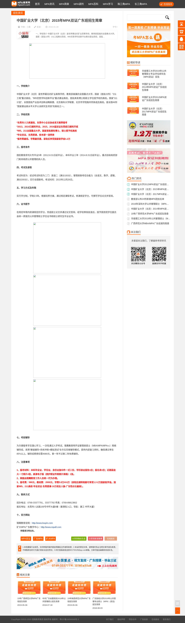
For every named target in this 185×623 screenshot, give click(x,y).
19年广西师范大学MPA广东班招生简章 (149, 214)
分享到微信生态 (78, 538)
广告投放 (144, 619)
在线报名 (168, 4)
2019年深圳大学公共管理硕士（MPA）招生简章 (154, 204)
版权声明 (121, 619)
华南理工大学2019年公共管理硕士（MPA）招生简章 (156, 218)
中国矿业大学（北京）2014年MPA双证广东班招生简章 (154, 87)
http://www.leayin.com (42, 523)
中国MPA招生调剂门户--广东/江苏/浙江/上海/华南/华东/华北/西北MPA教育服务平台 (20, 4)
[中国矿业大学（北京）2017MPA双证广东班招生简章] (133, 114)
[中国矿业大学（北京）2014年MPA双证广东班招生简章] (133, 89)
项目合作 (132, 619)
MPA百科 (92, 4)
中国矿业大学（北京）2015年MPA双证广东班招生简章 (157, 189)
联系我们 (167, 619)
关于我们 (110, 619)
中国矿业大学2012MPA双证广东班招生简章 (152, 184)
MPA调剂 (78, 4)
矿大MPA (50, 538)
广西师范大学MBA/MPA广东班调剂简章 (150, 223)
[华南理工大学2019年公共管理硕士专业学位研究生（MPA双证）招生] (133, 76)
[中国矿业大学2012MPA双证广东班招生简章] (133, 102)
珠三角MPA (123, 4)
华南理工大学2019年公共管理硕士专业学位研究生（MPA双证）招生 (154, 74)
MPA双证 (25, 538)
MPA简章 (63, 4)
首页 (37, 4)
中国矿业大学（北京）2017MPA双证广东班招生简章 (154, 111)
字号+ (115, 27)
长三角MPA (140, 4)
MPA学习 (107, 4)
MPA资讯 (48, 4)
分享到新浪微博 (95, 538)
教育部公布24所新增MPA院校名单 (147, 199)
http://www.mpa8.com (51, 527)
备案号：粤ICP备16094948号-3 (65, 619)
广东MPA (38, 538)
